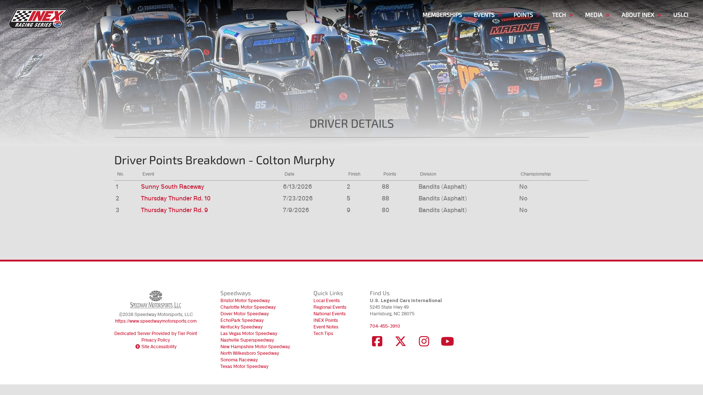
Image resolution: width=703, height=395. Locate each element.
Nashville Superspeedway (247, 340)
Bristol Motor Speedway (245, 300)
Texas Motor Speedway (244, 366)
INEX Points (325, 320)
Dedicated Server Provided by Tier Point (155, 333)
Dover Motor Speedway (244, 313)
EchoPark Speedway (242, 320)
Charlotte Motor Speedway (248, 307)
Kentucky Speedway (241, 327)
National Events (329, 313)
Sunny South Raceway (172, 186)
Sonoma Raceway (239, 359)
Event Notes (325, 327)
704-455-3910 (385, 326)
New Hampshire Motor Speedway (255, 346)
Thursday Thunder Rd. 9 (174, 210)
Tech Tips (323, 333)
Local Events (326, 300)
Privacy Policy (155, 340)
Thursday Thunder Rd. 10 (176, 198)
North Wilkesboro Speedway (249, 353)
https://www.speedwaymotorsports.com (156, 321)
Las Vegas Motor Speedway (248, 333)
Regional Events (329, 307)
